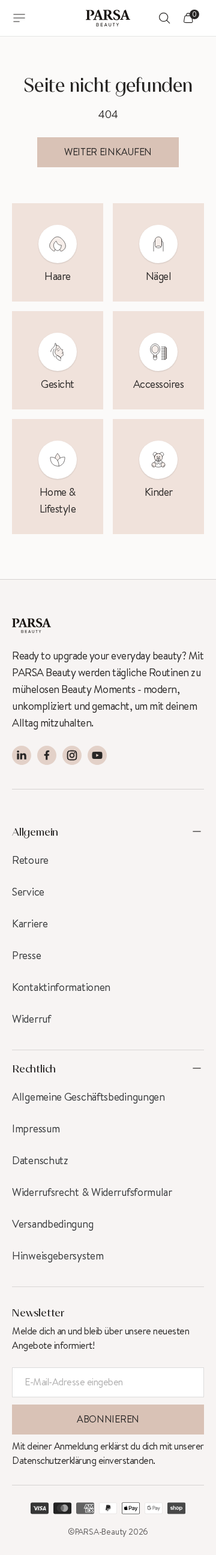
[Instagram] (72, 755)
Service (28, 892)
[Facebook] (46, 755)
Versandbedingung (52, 1224)
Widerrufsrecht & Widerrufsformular (92, 1192)
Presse (26, 955)
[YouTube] (97, 755)
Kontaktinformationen (61, 987)
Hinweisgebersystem (58, 1256)
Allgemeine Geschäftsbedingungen (88, 1097)
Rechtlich (34, 1068)
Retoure (30, 860)
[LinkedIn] (21, 755)
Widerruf (31, 1019)
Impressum (35, 1129)
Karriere (30, 924)
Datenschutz (40, 1160)
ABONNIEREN (108, 1419)
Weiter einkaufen (108, 152)
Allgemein (35, 831)
